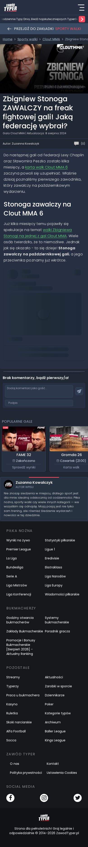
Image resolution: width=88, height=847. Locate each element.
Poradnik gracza (57, 631)
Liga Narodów (55, 576)
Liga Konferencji (18, 594)
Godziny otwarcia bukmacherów (20, 619)
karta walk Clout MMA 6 (46, 167)
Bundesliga (14, 567)
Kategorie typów (58, 713)
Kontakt (53, 763)
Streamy (13, 677)
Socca (11, 740)
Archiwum (53, 722)
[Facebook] (10, 798)
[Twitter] (78, 798)
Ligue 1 (50, 549)
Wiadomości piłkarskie (62, 594)
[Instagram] (44, 798)
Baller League (55, 731)
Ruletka (12, 713)
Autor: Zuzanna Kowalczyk (21, 143)
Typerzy (12, 686)
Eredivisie (52, 558)
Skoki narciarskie (19, 722)
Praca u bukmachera (22, 695)
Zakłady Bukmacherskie (24, 631)
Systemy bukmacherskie (57, 619)
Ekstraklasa (53, 567)
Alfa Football (16, 731)
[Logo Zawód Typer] (10, 7)
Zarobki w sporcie (58, 686)
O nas (14, 763)
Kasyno (12, 704)
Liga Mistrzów (16, 585)
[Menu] (81, 7)
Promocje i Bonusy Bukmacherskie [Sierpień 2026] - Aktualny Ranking (20, 647)
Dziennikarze (55, 695)
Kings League (55, 740)
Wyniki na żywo (18, 540)
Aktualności (54, 677)
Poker (49, 704)
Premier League (18, 549)
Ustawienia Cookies (62, 772)
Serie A (11, 576)
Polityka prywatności (26, 772)
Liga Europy (54, 585)
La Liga (11, 558)
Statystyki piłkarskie (60, 540)
